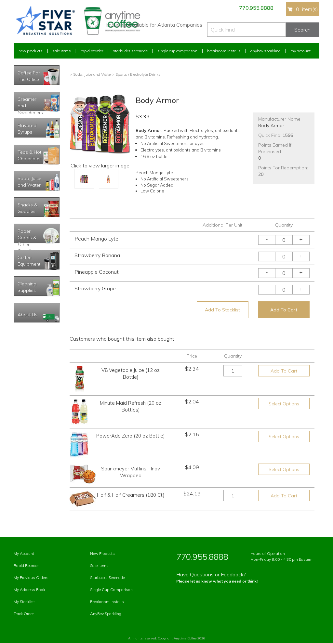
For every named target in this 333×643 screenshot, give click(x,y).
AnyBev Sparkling (105, 613)
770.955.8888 (256, 8)
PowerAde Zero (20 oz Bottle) (130, 436)
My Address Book (29, 589)
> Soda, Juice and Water (91, 74)
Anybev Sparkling (265, 50)
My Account (300, 50)
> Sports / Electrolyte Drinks (136, 74)
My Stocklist (24, 601)
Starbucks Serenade (130, 50)
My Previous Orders (31, 577)
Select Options (284, 404)
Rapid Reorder (92, 50)
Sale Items (61, 50)
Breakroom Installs (224, 50)
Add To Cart (283, 310)
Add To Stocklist (222, 310)
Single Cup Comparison (177, 50)
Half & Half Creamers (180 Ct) (131, 495)
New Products (31, 50)
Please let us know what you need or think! (217, 581)
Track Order (24, 613)
